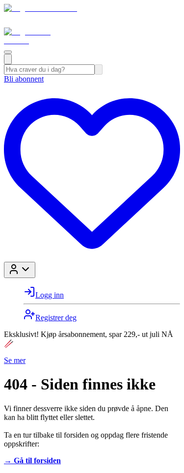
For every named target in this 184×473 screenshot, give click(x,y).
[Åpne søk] (8, 59)
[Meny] (8, 52)
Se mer (15, 360)
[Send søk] (99, 69)
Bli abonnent (24, 79)
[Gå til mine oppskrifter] (92, 257)
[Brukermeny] (19, 270)
